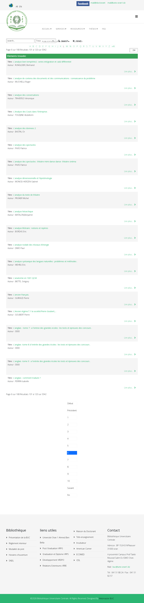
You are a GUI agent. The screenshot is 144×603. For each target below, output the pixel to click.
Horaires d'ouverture (18, 555)
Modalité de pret (16, 549)
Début (70, 403)
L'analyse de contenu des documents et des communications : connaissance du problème (54, 78)
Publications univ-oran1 (55, 41)
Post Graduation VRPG (52, 548)
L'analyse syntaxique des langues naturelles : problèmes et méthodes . (45, 261)
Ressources (77, 29)
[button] (137, 596)
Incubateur (81, 543)
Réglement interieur (17, 543)
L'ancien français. (21, 294)
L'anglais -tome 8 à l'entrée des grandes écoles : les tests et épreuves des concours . (51, 344)
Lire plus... (129, 71)
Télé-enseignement (85, 537)
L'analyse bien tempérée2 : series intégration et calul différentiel (42, 61)
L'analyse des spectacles (24, 145)
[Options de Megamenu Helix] (136, 16)
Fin (68, 495)
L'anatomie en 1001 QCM (25, 278)
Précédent (72, 410)
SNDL (11, 560)
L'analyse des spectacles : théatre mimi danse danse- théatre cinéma (44, 161)
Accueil (46, 29)
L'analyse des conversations (26, 95)
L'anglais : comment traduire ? (27, 378)
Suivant (70, 488)
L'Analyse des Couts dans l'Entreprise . (30, 111)
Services (60, 29)
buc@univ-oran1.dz (121, 566)
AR (17, 6)
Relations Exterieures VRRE (54, 565)
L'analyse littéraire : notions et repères (30, 228)
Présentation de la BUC (19, 537)
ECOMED (80, 554)
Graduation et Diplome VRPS (55, 554)
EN (20, 6)
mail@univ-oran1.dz (116, 2)
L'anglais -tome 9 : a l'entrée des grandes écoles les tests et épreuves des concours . (51, 361)
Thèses (92, 29)
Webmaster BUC (106, 598)
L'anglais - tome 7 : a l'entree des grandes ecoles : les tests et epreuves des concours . (52, 328)
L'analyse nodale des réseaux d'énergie (31, 244)
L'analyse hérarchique (23, 211)
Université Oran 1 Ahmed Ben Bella (54, 540)
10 (68, 481)
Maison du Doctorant (86, 531)
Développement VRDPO (53, 560)
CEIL (78, 560)
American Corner (84, 548)
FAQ (104, 29)
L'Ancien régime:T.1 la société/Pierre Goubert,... (34, 311)
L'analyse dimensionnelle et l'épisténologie (32, 178)
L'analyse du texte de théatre (26, 194)
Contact (78, 41)
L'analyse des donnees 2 (24, 128)
